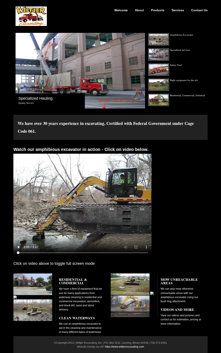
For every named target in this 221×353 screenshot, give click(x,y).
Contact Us (199, 10)
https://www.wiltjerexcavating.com (124, 346)
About (139, 10)
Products (157, 10)
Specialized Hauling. (36, 98)
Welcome (121, 10)
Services (178, 10)
